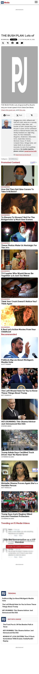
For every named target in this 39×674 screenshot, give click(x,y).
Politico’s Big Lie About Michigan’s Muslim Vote (17, 361)
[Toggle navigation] (36, 2)
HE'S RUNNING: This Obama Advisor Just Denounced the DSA (18, 422)
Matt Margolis (6, 395)
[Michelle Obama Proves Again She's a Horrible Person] (19, 471)
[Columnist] (7, 124)
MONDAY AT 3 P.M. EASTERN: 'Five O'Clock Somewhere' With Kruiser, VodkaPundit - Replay (18, 639)
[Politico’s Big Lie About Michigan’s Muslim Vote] (19, 347)
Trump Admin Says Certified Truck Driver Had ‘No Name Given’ (17, 453)
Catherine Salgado (7, 457)
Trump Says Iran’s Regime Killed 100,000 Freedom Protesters (16, 515)
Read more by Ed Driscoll (23, 155)
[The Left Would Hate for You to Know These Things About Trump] (19, 378)
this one (22, 110)
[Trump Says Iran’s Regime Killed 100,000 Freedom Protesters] (19, 501)
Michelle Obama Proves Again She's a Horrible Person (19, 484)
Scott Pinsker (6, 364)
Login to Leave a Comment (19, 547)
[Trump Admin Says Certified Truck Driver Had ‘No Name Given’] (19, 440)
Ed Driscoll (5, 39)
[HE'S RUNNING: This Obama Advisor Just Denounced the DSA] (19, 409)
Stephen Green (6, 426)
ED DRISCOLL (13, 159)
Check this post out (8, 110)
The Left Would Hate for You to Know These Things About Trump (19, 392)
